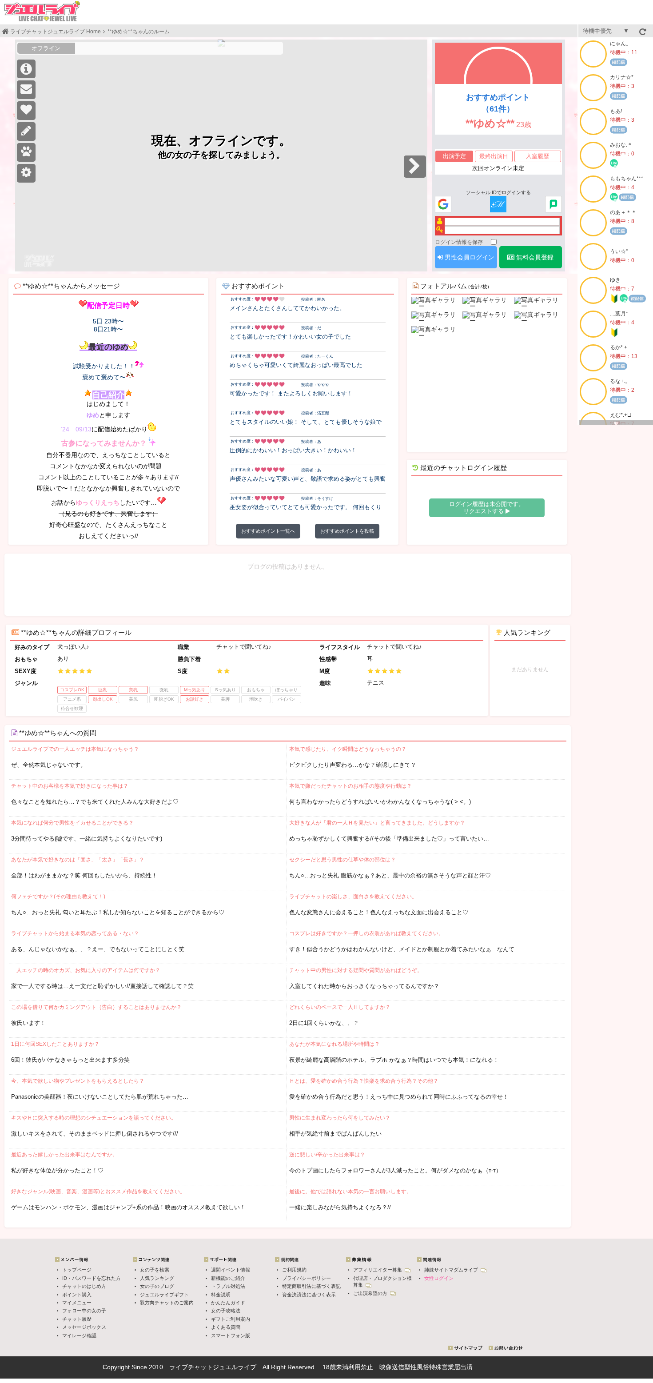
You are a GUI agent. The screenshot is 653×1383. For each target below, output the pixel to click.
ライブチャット (191, 1367)
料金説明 (221, 1294)
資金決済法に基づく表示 (309, 1294)
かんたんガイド (228, 1302)
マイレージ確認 (79, 1335)
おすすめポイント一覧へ (268, 531)
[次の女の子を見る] (415, 166)
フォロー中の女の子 (84, 1310)
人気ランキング (157, 1278)
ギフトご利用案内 (230, 1319)
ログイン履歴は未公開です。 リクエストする (486, 507)
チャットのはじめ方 (84, 1286)
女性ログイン (439, 1278)
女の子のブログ (157, 1286)
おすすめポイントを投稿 (347, 531)
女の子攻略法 (225, 1310)
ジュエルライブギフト (164, 1294)
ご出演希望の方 (371, 1293)
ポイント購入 (77, 1294)
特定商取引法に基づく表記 (311, 1286)
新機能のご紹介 (228, 1278)
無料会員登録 (533, 257)
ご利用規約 (294, 1269)
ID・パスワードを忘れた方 (91, 1278)
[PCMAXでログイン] (553, 205)
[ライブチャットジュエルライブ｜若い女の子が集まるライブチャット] (42, 11)
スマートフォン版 (230, 1335)
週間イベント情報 (230, 1269)
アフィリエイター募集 (378, 1269)
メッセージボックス (84, 1327)
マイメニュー (77, 1302)
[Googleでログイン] (443, 205)
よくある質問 (225, 1327)
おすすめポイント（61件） (498, 103)
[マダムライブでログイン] (498, 205)
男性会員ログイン (468, 257)
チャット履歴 (77, 1319)
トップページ (77, 1269)
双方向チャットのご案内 (167, 1302)
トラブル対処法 (228, 1286)
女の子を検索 (154, 1269)
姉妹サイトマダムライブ (451, 1269)
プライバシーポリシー (306, 1278)
